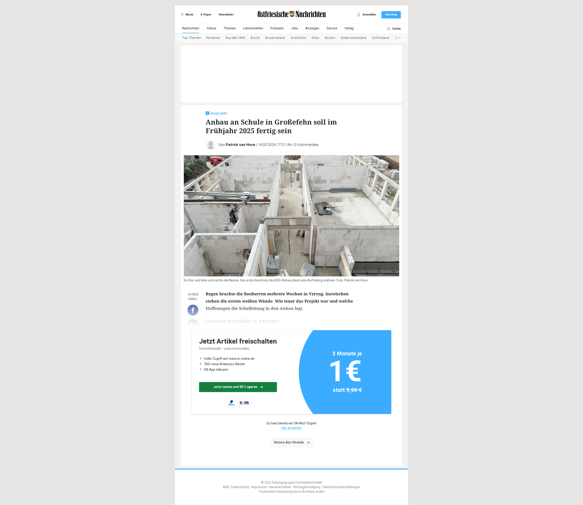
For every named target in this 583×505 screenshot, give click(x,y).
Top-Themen (191, 38)
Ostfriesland (380, 38)
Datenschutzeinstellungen (341, 487)
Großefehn (298, 38)
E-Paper (206, 14)
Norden (330, 38)
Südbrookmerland (353, 38)
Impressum (259, 487)
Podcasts (277, 28)
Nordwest (213, 38)
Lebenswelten (253, 28)
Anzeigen (312, 28)
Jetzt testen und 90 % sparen (235, 387)
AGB (226, 487)
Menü (189, 15)
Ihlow (315, 38)
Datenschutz (240, 487)
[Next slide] (395, 38)
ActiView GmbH (313, 491)
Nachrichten (190, 28)
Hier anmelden (291, 428)
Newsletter (226, 14)
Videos (211, 28)
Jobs (294, 28)
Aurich (255, 38)
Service (332, 28)
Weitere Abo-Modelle (289, 442)
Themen (230, 28)
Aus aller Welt (235, 38)
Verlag (349, 28)
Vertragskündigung (306, 487)
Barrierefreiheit (280, 487)
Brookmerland (275, 38)
